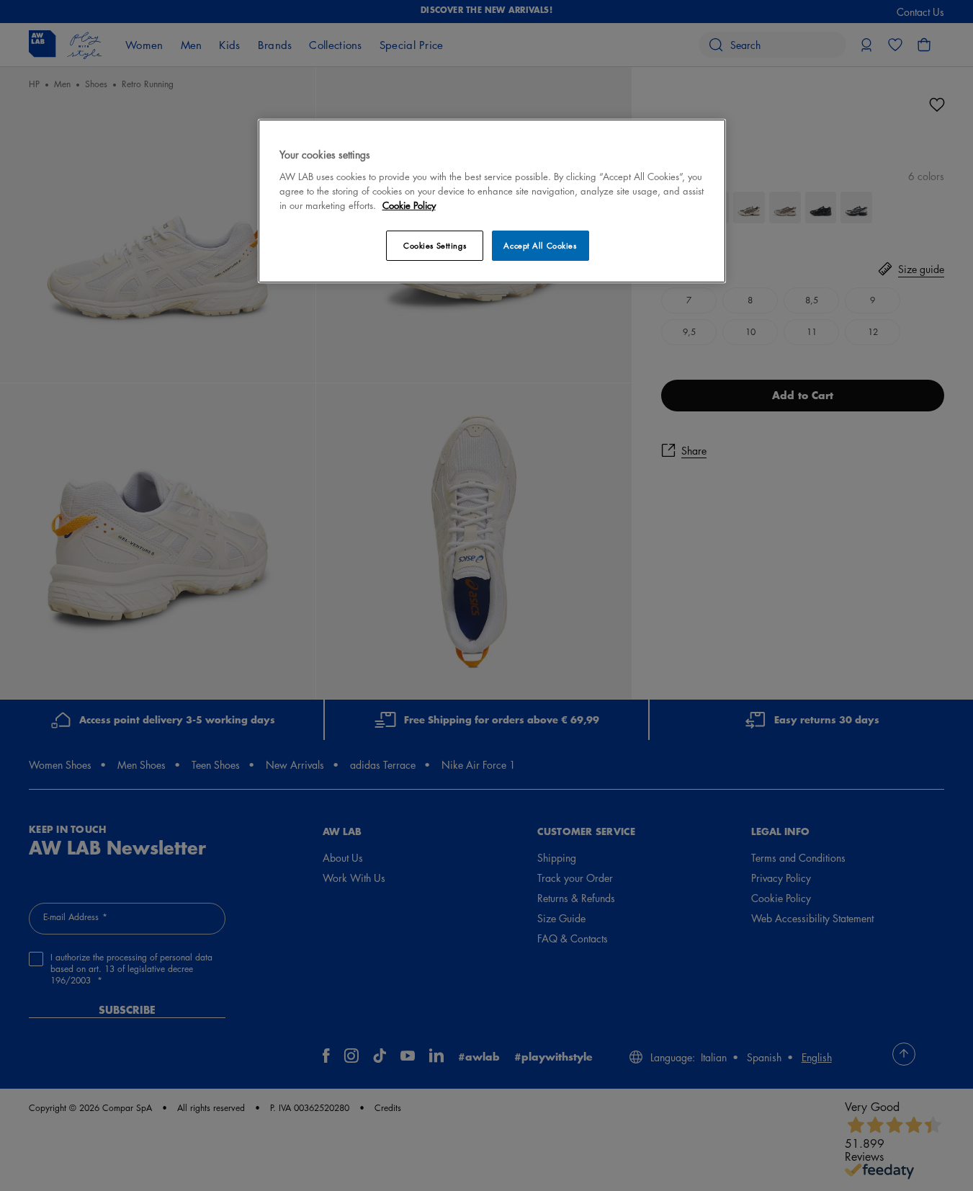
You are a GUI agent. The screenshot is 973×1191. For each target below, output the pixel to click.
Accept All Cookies (539, 245)
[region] (492, 200)
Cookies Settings (434, 245)
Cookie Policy (409, 205)
